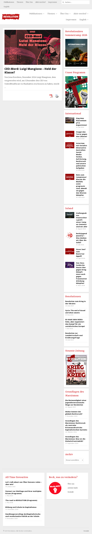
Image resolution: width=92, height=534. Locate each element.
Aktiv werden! (40, 2)
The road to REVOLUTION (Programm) (21, 500)
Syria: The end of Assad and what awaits (75, 311)
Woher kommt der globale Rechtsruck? (73, 413)
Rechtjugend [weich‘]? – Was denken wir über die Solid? (81, 238)
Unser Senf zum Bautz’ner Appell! (80, 252)
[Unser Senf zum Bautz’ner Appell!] (69, 251)
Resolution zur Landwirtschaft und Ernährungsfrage (74, 335)
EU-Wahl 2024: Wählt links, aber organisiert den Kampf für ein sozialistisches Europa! (75, 322)
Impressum (52, 2)
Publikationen (9, 2)
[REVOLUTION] (10, 17)
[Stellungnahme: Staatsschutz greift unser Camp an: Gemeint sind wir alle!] (69, 215)
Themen (20, 2)
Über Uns (29, 2)
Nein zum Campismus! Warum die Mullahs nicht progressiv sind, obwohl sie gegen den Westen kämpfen (81, 185)
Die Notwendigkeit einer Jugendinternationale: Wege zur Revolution (75, 402)
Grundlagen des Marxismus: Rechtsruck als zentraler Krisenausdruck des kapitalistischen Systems (76, 425)
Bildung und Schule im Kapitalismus (20, 507)
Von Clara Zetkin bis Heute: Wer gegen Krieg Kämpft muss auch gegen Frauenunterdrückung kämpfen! (81, 273)
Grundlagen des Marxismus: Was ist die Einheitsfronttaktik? (75, 439)
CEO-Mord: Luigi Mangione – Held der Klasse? (30, 70)
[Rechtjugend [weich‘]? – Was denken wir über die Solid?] (69, 235)
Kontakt (71, 492)
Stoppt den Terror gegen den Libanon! (81, 134)
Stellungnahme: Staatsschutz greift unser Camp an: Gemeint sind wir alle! (81, 220)
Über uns (71, 484)
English (6, 7)
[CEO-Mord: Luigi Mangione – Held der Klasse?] (32, 31)
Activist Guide (73, 488)
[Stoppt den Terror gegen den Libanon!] (69, 134)
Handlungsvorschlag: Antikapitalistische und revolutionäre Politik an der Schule (22, 515)
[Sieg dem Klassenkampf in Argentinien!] (69, 120)
